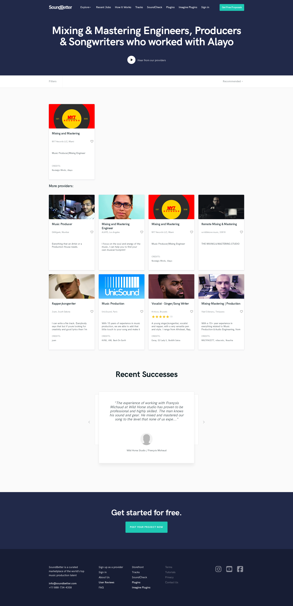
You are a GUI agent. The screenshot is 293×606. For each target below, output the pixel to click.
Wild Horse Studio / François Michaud (147, 450)
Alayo (70, 170)
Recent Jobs (103, 7)
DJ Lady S (162, 340)
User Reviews (106, 582)
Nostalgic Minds (59, 170)
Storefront (138, 567)
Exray (154, 340)
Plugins (170, 7)
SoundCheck (154, 7)
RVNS (104, 340)
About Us (104, 577)
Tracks (139, 7)
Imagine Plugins (188, 7)
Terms (168, 567)
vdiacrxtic (220, 340)
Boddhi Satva (174, 340)
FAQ (101, 587)
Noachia (229, 340)
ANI (110, 340)
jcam (54, 340)
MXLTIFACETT (207, 340)
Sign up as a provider (111, 567)
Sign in (205, 7)
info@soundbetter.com (62, 583)
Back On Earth (119, 340)
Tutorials (170, 572)
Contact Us (171, 582)
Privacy (169, 577)
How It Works (123, 7)
